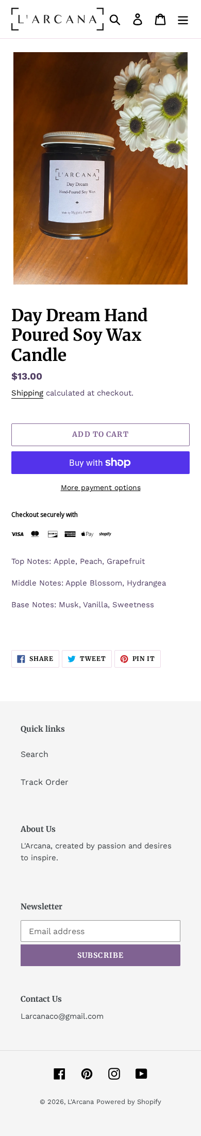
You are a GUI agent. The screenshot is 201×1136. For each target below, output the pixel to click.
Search (34, 754)
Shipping (27, 393)
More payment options (101, 487)
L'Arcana (81, 1102)
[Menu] (183, 19)
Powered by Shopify (128, 1102)
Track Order (45, 782)
